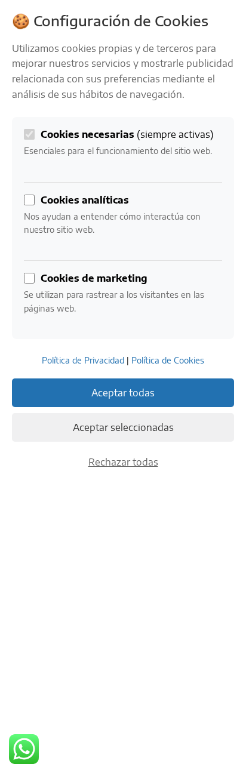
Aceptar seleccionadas (123, 427)
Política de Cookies (167, 360)
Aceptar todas (123, 393)
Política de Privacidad (83, 360)
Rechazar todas (123, 462)
